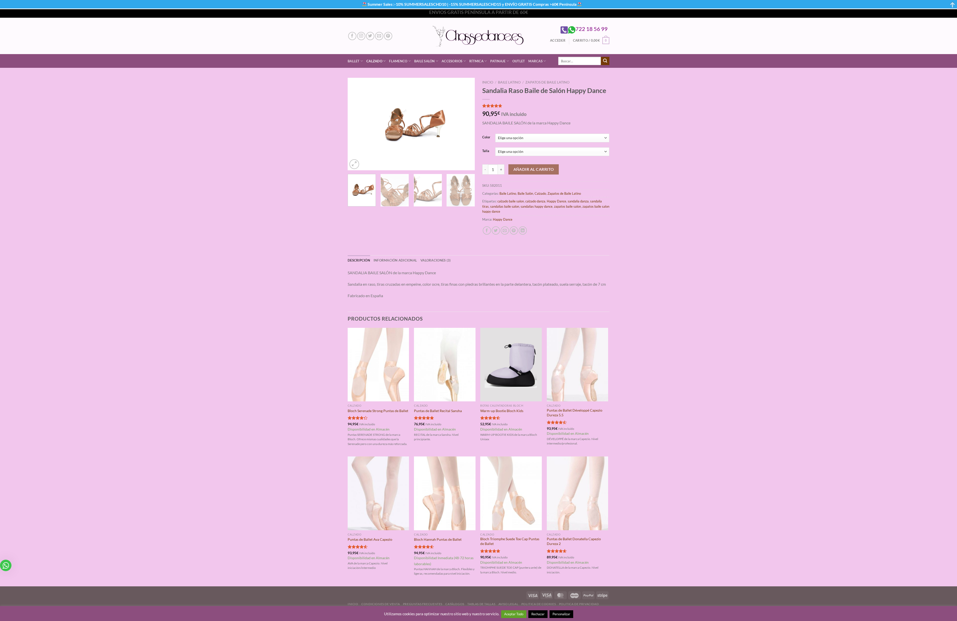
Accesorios (452, 61)
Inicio (487, 82)
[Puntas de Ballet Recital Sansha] (445, 365)
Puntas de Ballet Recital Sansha (438, 411)
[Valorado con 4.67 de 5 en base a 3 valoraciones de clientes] (545, 106)
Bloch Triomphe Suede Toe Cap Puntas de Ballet (509, 541)
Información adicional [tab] (395, 260)
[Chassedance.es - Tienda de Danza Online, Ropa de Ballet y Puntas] (478, 36)
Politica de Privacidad (579, 604)
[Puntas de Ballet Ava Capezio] (378, 493)
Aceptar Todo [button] (513, 614)
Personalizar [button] (561, 614)
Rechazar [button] (538, 614)
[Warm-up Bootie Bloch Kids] (511, 365)
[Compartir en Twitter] (496, 230)
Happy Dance (556, 201)
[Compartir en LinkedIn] (523, 230)
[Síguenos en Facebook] (352, 36)
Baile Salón (424, 61)
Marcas (535, 61)
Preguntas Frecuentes (422, 604)
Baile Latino (509, 82)
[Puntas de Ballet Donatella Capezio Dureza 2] (577, 493)
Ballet (354, 61)
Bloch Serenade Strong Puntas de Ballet (378, 411)
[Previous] (356, 124)
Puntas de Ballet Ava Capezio (370, 539)
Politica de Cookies (538, 604)
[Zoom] (354, 164)
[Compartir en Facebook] (487, 230)
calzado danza (535, 201)
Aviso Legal (508, 604)
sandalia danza (578, 201)
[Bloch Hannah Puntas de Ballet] (445, 493)
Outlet (518, 61)
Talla (485, 151)
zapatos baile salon (567, 206)
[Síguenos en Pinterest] (388, 36)
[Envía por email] (505, 230)
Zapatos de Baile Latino (547, 82)
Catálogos (454, 604)
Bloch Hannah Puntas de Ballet (438, 539)
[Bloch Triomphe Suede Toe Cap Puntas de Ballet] (511, 493)
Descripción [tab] (359, 260)
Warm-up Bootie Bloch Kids (501, 411)
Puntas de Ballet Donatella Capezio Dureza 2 (574, 541)
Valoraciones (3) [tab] (435, 260)
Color (486, 137)
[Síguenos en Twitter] (370, 36)
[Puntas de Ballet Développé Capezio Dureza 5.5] (577, 365)
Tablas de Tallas (481, 604)
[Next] (466, 124)
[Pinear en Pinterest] (514, 230)
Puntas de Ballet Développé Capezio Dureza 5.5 (574, 412)
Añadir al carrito (533, 169)
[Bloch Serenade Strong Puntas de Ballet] (378, 365)
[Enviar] (605, 61)
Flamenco (398, 61)
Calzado (374, 61)
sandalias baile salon (504, 206)
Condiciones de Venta (380, 604)
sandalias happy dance (537, 206)
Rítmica (476, 61)
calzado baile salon (510, 201)
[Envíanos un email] (379, 36)
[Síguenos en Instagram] (361, 36)
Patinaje (497, 61)
